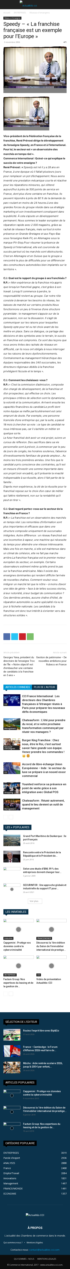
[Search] (65, 4)
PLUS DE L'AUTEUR (44, 687)
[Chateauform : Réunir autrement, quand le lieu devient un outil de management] (11, 804)
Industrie (8, 938)
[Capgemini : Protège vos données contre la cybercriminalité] (18, 929)
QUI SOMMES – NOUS (24, 1258)
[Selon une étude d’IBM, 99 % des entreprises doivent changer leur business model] (11, 873)
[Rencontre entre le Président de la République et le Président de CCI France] (11, 856)
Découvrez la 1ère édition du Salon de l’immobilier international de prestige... (51, 946)
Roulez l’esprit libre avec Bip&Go (41, 1030)
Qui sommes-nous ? (12, 1242)
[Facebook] (6, 636)
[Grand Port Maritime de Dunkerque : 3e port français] (11, 840)
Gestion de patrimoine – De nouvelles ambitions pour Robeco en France (51, 661)
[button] (5, 4)
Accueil (6, 12)
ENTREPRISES (20, 12)
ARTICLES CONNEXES (17, 687)
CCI (5, 704)
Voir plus (34, 901)
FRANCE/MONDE (44, 938)
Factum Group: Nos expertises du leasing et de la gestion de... (18, 983)
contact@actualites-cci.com (44, 1249)
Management (10, 728)
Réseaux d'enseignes (40, 12)
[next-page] (11, 817)
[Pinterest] (22, 636)
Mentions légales (35, 1242)
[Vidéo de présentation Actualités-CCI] (51, 965)
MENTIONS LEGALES (46, 1258)
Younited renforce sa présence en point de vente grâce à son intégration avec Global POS (44, 788)
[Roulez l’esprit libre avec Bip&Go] (11, 1035)
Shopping (8, 792)
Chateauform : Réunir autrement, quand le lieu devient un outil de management (43, 804)
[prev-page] (5, 817)
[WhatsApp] (30, 636)
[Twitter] (14, 636)
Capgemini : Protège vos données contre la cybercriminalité (17, 946)
